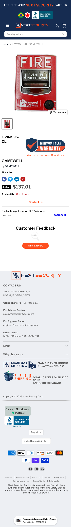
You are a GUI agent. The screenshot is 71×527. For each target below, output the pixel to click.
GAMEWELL (12, 166)
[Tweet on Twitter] (10, 179)
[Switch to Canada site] (27, 15)
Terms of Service (39, 481)
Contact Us (36, 477)
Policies (47, 477)
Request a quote (22, 477)
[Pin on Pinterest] (22, 179)
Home (5, 44)
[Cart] (64, 25)
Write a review (35, 245)
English (34, 432)
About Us (8, 477)
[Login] (57, 25)
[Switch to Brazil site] (21, 15)
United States (35, 441)
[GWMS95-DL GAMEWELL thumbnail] (7, 124)
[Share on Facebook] (4, 179)
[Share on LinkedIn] (16, 179)
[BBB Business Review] (42, 15)
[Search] (64, 34)
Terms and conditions (21, 481)
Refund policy (54, 481)
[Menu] (7, 25)
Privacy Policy (59, 477)
